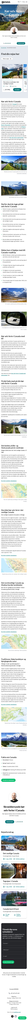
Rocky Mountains (5, 125)
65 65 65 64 (24, 6)
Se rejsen (17, 89)
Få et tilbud (22, 1018)
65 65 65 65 (20, 821)
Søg (19, 1)
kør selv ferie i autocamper (16, 137)
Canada (15, 104)
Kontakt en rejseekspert (8, 780)
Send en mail (21, 43)
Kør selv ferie (3, 47)
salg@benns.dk (17, 1012)
